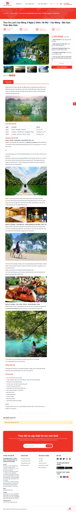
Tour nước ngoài (42, 4)
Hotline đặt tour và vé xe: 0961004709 (11, 493)
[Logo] (70, 509)
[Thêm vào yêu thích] (47, 62)
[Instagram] (67, 459)
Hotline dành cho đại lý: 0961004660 (10, 495)
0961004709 (69, 4)
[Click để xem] (26, 49)
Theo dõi (49, 445)
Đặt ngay (62, 63)
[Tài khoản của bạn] (61, 3)
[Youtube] (61, 459)
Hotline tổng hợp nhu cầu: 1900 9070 (11, 498)
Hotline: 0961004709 (62, 67)
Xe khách (18, 4)
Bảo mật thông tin (42, 467)
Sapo (26, 509)
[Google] (70, 459)
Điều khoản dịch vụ (25, 465)
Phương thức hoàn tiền (43, 465)
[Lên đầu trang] (73, 507)
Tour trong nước (29, 4)
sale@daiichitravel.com (8, 490)
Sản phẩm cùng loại (9, 418)
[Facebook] (58, 459)
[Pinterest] (12, 75)
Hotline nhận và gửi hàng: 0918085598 (11, 496)
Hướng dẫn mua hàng (25, 458)
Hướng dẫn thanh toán (26, 461)
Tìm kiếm (41, 458)
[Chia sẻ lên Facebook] (10, 75)
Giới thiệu (41, 461)
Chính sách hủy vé (42, 463)
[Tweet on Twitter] (14, 75)
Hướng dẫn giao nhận (25, 463)
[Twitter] (64, 459)
